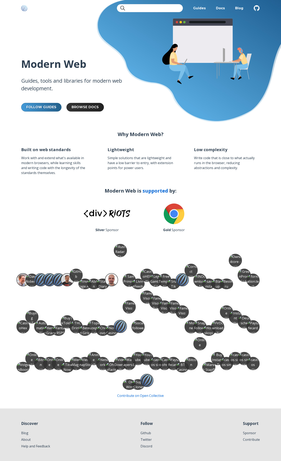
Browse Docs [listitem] (85, 107)
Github (145, 433)
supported (155, 190)
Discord (146, 446)
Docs (220, 8)
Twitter (146, 439)
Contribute (251, 439)
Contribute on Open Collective (140, 395)
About (26, 439)
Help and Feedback (35, 446)
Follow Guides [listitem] (41, 107)
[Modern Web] (24, 8)
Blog (239, 8)
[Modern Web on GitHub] (257, 8)
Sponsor (249, 433)
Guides (199, 8)
